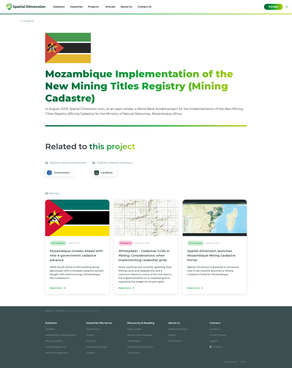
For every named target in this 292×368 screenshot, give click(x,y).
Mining (90, 335)
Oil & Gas (91, 341)
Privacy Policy (230, 362)
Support (213, 341)
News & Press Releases (139, 335)
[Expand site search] (287, 7)
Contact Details (217, 335)
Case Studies (134, 329)
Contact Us (144, 6)
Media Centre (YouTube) (140, 347)
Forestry (90, 352)
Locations (214, 329)
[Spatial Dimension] (26, 6)
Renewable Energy (96, 347)
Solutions (59, 6)
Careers (172, 335)
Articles (110, 6)
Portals (273, 6)
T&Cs (243, 362)
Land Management (55, 347)
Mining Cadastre (54, 341)
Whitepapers (134, 341)
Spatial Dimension (178, 329)
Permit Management (56, 352)
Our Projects (175, 341)
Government (93, 329)
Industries (76, 6)
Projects (93, 6)
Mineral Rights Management (60, 335)
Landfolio (50, 329)
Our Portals (133, 352)
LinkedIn (217, 347)
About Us (126, 6)
